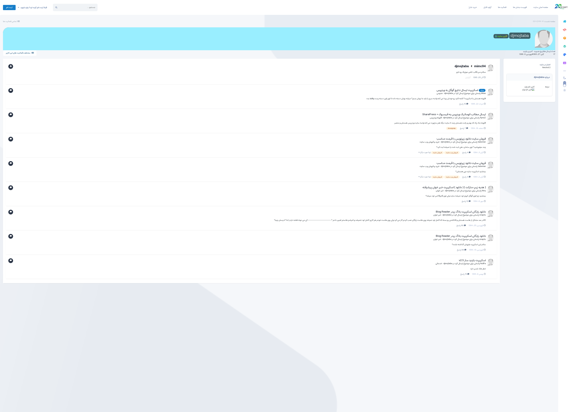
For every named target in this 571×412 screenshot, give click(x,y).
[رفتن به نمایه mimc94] (490, 68)
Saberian (482, 142)
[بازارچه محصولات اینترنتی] (564, 63)
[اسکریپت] (564, 30)
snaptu (482, 215)
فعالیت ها (502, 7)
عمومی (440, 93)
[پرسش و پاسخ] (564, 38)
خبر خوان (440, 190)
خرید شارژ (473, 7)
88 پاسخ (460, 225)
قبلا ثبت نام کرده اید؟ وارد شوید (33, 7)
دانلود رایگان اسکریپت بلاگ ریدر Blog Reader (461, 211)
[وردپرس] (564, 46)
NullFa (483, 263)
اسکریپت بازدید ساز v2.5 (472, 260)
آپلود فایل (487, 7)
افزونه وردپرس (436, 117)
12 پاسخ (465, 201)
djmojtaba (462, 66)
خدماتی (439, 263)
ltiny (484, 190)
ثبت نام (9, 7)
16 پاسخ (462, 104)
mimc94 (480, 66)
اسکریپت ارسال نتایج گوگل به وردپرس (457, 90)
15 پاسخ (463, 274)
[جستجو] (56, 7)
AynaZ (483, 117)
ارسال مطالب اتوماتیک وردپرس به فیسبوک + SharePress (454, 114)
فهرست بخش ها (520, 7)
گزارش (467, 77)
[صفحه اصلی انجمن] (564, 21)
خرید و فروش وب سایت (430, 142)
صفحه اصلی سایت (540, 7)
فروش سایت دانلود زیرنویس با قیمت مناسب (461, 138)
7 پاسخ (463, 128)
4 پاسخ (465, 152)
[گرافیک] (564, 55)
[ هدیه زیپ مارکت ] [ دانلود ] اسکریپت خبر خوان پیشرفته (454, 187)
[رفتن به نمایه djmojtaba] (490, 92)
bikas (483, 93)
